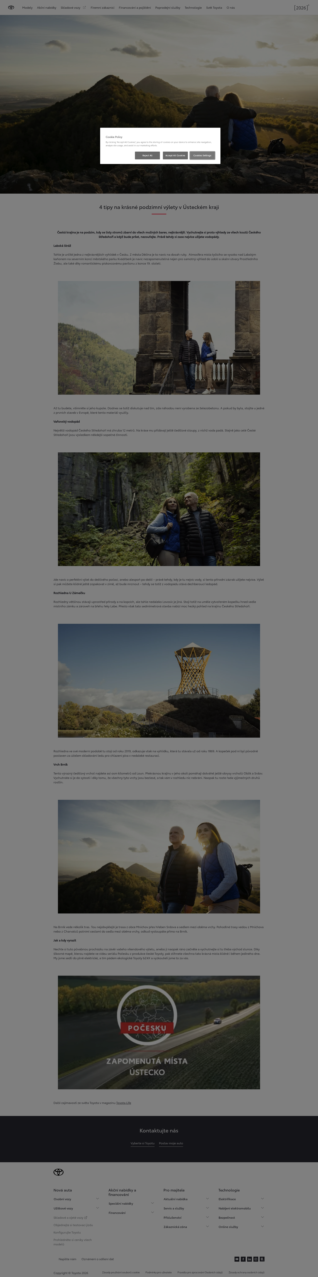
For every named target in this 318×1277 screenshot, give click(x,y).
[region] (160, 146)
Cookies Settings (202, 155)
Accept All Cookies (175, 155)
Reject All (148, 155)
